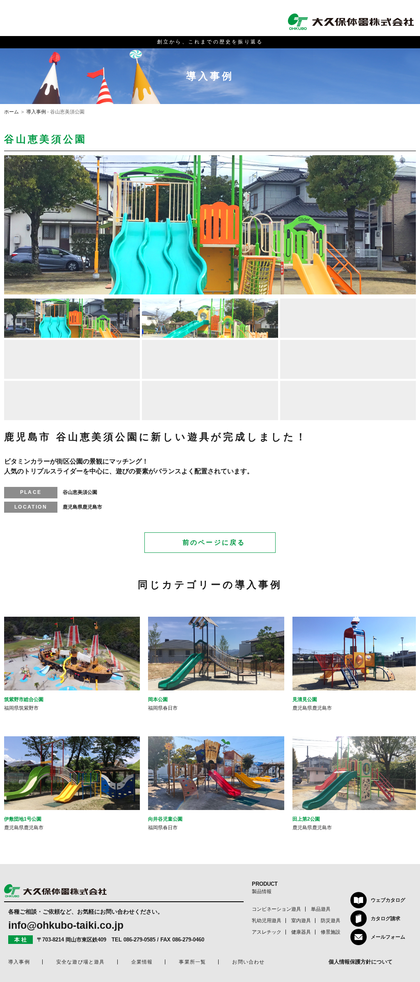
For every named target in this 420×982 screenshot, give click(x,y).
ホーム (11, 112)
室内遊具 (301, 920)
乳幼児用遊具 (266, 920)
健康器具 (301, 932)
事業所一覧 (192, 962)
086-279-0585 (139, 940)
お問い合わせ (248, 962)
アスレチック (266, 932)
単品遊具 (321, 909)
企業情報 (142, 962)
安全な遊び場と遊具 (80, 962)
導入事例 (36, 112)
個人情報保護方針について (361, 962)
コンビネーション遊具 (276, 909)
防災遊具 (330, 920)
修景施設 (330, 932)
